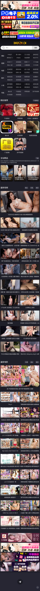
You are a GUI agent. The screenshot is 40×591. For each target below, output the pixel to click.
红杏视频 (9, 94)
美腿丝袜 (9, 80)
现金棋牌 (27, 58)
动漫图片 (35, 77)
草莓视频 (27, 91)
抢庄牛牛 (35, 58)
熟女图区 (27, 80)
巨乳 (32, 188)
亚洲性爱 (9, 69)
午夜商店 (18, 91)
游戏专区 (35, 54)
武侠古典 (35, 84)
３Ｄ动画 (35, 62)
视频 (2, 63)
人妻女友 (27, 84)
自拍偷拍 (18, 62)
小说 (2, 85)
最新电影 (4, 362)
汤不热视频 (35, 91)
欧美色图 (27, 77)
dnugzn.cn (20, 43)
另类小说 (18, 87)
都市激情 (9, 84)
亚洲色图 (18, 77)
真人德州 (18, 54)
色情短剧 (18, 94)
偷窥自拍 (9, 77)
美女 (26, 188)
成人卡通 (27, 69)
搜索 (35, 48)
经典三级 (18, 72)
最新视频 (4, 187)
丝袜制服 (18, 65)
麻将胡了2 (10, 58)
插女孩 (10, 91)
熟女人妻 (9, 65)
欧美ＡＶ (27, 62)
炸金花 (18, 58)
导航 (2, 93)
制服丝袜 (9, 72)
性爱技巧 (35, 87)
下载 (37, 158)
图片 (2, 78)
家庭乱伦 (18, 84)
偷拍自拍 (18, 69)
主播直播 (27, 65)
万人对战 (27, 54)
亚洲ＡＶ (9, 62)
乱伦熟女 (27, 72)
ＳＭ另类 (35, 65)
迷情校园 (9, 87)
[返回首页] (37, 587)
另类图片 (35, 80)
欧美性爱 (35, 69)
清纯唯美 (18, 80)
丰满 (26, 362)
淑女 (32, 362)
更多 (37, 188)
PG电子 (10, 54)
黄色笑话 (27, 87)
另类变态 (35, 72)
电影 (2, 71)
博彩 (2, 56)
